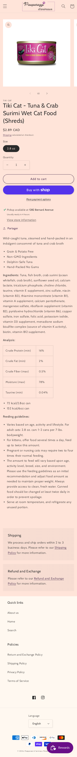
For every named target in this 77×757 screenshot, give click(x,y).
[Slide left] (30, 93)
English (37, 723)
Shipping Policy (17, 663)
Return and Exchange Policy (24, 654)
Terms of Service (18, 681)
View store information (21, 220)
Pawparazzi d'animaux (34, 751)
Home (11, 621)
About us (13, 612)
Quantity (8, 157)
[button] (5, 6)
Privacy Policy (16, 672)
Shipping (7, 135)
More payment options (38, 199)
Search (11, 630)
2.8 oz (11, 148)
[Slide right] (47, 93)
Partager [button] (12, 228)
